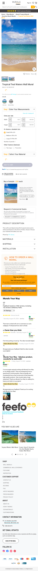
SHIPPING (6, 483)
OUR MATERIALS (8, 509)
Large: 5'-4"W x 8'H (11, 138)
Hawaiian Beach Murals (9, 16)
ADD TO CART (8, 165)
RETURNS (6, 485)
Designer (30, 290)
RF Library (11, 234)
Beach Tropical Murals (22, 14)
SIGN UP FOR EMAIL (10, 541)
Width (5, 119)
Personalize (18, 148)
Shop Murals (10, 14)
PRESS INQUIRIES (8, 494)
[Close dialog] (36, 276)
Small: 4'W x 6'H (10, 132)
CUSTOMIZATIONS (8, 512)
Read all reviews (7, 413)
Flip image (9, 148)
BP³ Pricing (13, 94)
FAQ (4, 488)
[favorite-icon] (33, 3)
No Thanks (19, 293)
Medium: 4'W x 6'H (11, 135)
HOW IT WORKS (7, 506)
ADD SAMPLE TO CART (27, 196)
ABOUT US (6, 504)
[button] (12, 454)
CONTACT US (7, 480)
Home (7, 290)
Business (19, 290)
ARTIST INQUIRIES (8, 491)
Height (6, 125)
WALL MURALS (7, 464)
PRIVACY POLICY (8, 497)
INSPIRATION (7, 473)
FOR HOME (6, 470)
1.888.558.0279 (8, 526)
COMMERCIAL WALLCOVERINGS (12, 467)
